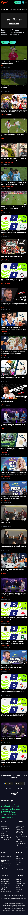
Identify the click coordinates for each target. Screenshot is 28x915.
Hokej (10, 38)
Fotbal (2, 428)
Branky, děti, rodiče (5, 476)
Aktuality (3, 65)
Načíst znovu (14, 23)
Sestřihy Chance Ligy (6, 234)
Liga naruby (4, 114)
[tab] (5, 9)
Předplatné (17, 2)
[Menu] (26, 2)
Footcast (3, 597)
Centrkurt (3, 355)
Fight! (2, 307)
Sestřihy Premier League (7, 162)
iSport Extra (4, 331)
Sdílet (6, 42)
